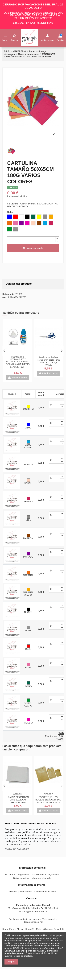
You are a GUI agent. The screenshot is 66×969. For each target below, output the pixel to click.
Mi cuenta (10, 874)
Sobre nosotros (21, 878)
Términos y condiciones (20, 891)
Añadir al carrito (35, 248)
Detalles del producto (19, 283)
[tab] (33, 284)
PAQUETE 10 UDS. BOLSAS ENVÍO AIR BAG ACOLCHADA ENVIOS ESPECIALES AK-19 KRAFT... (48, 802)
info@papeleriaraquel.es (34, 911)
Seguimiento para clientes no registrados (38, 874)
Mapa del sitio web (41, 878)
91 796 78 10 (51, 908)
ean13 (5, 297)
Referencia (8, 294)
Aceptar (11, 961)
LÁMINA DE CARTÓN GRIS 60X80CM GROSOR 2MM (18, 800)
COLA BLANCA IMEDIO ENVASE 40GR (18, 365)
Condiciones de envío (45, 891)
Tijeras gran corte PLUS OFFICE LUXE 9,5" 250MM (48, 363)
